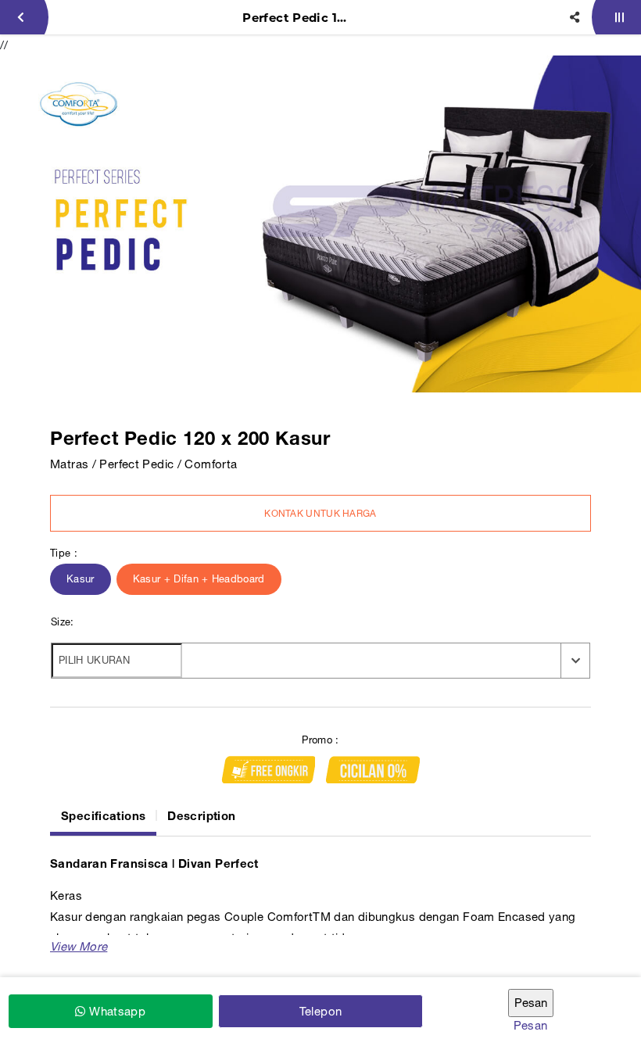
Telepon (320, 1011)
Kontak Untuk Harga (320, 513)
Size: (62, 622)
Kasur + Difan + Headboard (199, 579)
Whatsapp (115, 1011)
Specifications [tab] (103, 815)
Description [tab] (201, 815)
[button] (78, 946)
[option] (320, 224)
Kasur (80, 579)
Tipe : (63, 553)
